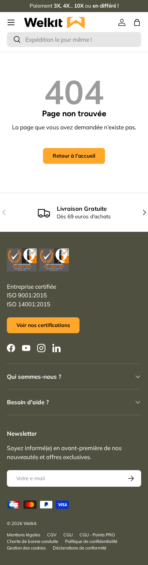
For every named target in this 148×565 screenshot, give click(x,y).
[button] (137, 22)
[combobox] (74, 39)
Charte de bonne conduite (32, 541)
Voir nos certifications (43, 325)
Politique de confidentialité (91, 541)
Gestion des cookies (26, 548)
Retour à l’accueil (74, 155)
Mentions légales (23, 534)
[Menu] (11, 22)
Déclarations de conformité (79, 548)
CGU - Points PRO (97, 534)
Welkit (29, 523)
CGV (51, 534)
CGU (68, 534)
